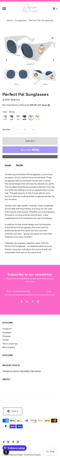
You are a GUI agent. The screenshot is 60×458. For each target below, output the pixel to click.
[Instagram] (38, 302)
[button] (6, 452)
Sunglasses (21, 20)
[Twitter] (27, 302)
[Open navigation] (7, 8)
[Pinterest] (32, 302)
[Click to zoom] (52, 38)
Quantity (6, 129)
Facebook (6, 332)
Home (10, 20)
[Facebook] (21, 302)
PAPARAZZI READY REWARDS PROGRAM (21, 371)
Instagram (7, 329)
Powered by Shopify (32, 455)
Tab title (19, 165)
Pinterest (6, 336)
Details (8, 165)
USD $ (15, 411)
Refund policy (8, 347)
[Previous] (6, 60)
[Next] (53, 60)
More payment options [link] (30, 156)
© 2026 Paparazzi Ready (12, 455)
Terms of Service (10, 344)
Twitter (5, 340)
